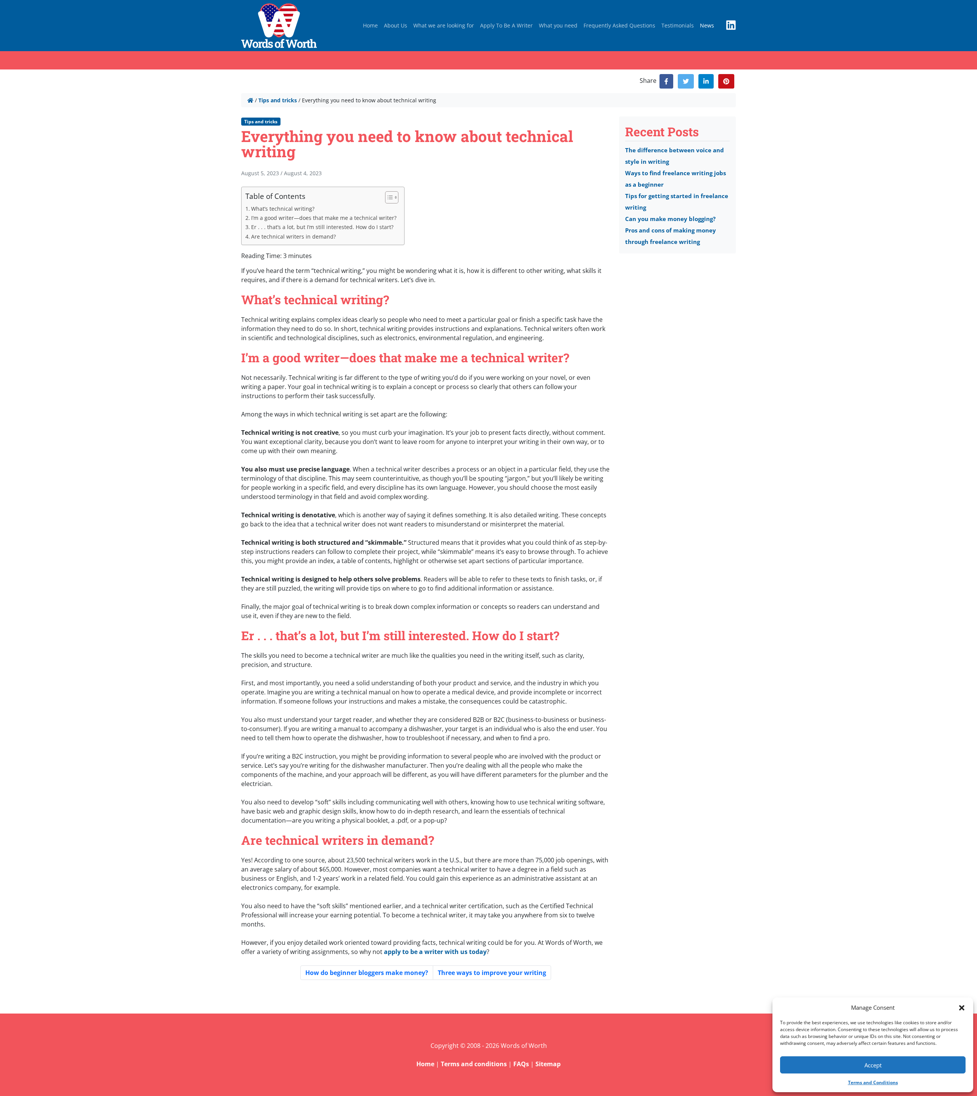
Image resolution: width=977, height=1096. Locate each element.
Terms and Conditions (873, 1082)
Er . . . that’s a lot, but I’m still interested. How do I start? (322, 227)
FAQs (521, 1064)
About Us (395, 25)
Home (370, 25)
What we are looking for (443, 25)
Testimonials (677, 25)
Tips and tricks (277, 100)
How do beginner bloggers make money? (366, 972)
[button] (962, 1007)
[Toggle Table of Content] (388, 197)
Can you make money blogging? (670, 219)
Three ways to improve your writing (492, 972)
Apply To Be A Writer (506, 25)
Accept (873, 1065)
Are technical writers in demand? (293, 236)
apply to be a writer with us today (435, 951)
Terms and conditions (474, 1064)
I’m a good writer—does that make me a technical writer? (324, 217)
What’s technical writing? (282, 208)
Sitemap (548, 1064)
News (707, 25)
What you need (558, 25)
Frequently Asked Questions (619, 25)
